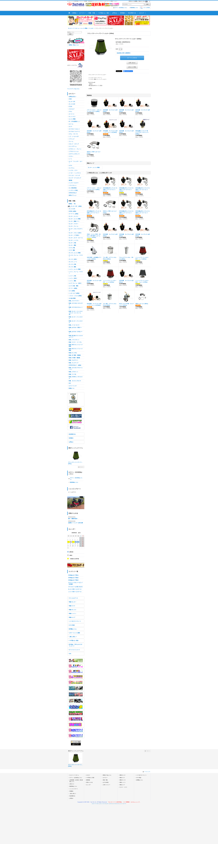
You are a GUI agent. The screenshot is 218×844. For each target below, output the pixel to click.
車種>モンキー (72, 602)
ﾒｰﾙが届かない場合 (73, 640)
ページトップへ (147, 771)
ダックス (117, 803)
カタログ (88, 775)
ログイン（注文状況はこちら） (121, 7)
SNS (70, 653)
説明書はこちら (73, 629)
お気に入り (71, 783)
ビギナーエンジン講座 (74, 632)
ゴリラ (110, 803)
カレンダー (88, 784)
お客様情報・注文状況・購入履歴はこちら (76, 780)
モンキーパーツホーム (74, 775)
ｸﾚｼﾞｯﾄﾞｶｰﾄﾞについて (74, 649)
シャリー (120, 803)
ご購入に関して (73, 636)
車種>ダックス (72, 609)
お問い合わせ (132, 62)
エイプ (113, 803)
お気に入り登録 (132, 67)
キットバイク (102, 803)
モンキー (107, 803)
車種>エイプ (72, 617)
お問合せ (71, 442)
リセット (148, 750)
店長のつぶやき (89, 782)
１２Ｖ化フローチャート (75, 621)
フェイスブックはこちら (73, 88)
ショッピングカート (73, 788)
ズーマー (124, 803)
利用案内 (71, 438)
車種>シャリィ (72, 613)
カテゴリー (105, 777)
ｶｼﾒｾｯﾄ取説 (72, 625)
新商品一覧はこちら (74, 45)
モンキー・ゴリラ (123, 787)
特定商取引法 (72, 434)
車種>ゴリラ (72, 605)
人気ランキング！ (106, 784)
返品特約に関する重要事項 (123, 53)
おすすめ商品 (105, 782)
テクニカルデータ (73, 598)
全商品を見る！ (73, 96)
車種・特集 (105, 779)
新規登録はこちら (134, 7)
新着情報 (88, 779)
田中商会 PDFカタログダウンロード (75, 645)
